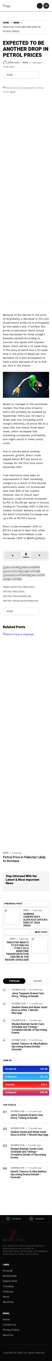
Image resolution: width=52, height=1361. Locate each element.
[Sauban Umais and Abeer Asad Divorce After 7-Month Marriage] (6, 1005)
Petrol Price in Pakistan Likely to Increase (24, 859)
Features (8, 1292)
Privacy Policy (11, 1330)
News (16, 22)
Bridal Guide (10, 1276)
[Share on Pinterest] (26, 75)
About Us (8, 1302)
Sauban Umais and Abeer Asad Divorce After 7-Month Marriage (29, 1010)
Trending (8, 1286)
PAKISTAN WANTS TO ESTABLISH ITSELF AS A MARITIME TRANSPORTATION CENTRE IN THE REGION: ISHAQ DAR (17, 951)
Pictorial (8, 1271)
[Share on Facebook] (16, 75)
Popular (14, 981)
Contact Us (9, 1325)
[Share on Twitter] (21, 75)
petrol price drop (14, 591)
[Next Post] (40, 945)
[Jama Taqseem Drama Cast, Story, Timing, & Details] (6, 992)
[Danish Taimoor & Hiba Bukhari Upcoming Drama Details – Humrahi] (6, 1042)
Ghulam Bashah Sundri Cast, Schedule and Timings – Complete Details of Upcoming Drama (29, 1028)
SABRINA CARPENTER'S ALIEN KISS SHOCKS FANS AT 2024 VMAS (35, 920)
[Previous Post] (12, 917)
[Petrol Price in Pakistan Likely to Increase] (26, 740)
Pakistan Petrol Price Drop (19, 587)
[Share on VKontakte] (31, 75)
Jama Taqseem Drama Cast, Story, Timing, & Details (28, 994)
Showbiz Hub (18, 989)
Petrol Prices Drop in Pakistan (21, 601)
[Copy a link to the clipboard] (36, 75)
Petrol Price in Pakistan (17, 596)
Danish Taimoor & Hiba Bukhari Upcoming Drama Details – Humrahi (30, 1046)
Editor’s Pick (10, 1281)
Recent (38, 981)
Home (6, 22)
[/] (40, 6)
